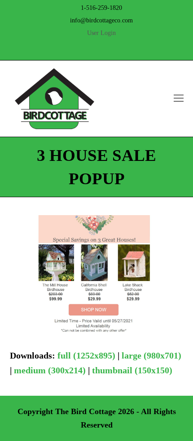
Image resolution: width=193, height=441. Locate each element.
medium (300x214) (50, 370)
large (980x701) (151, 355)
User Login (101, 33)
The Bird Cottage (85, 411)
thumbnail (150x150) (132, 370)
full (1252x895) (86, 355)
